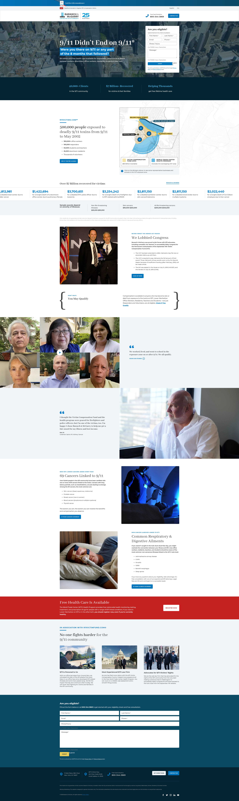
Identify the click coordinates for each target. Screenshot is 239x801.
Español (172, 8)
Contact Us (174, 15)
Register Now (171, 608)
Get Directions (159, 773)
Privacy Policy (88, 759)
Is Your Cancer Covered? (70, 517)
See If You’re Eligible (68, 161)
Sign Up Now (137, 276)
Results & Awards (172, 182)
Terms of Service (157, 69)
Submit (160, 63)
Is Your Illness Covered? (142, 586)
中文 (178, 8)
